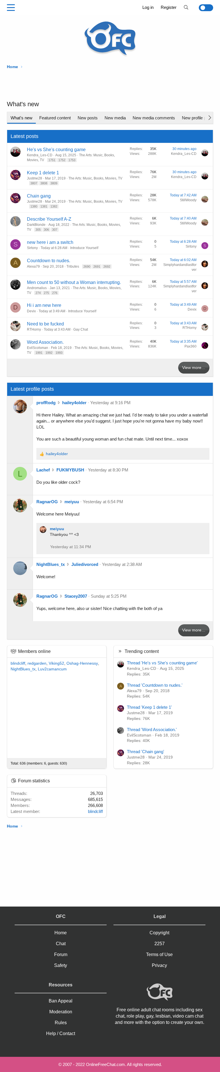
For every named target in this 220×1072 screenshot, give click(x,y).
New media (115, 117)
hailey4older (74, 402)
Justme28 (34, 178)
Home (60, 932)
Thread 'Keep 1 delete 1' (149, 707)
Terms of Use (159, 954)
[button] (10, 8)
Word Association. (45, 342)
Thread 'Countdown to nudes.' (154, 685)
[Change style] (202, 7)
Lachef (43, 469)
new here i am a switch (50, 242)
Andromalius (37, 288)
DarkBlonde (36, 225)
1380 (33, 206)
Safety (60, 965)
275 (46, 293)
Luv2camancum (52, 669)
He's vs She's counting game (56, 149)
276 (54, 293)
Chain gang (39, 196)
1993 (59, 352)
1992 (49, 352)
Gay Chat (80, 329)
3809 (53, 183)
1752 (61, 160)
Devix (31, 311)
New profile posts (198, 117)
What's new (21, 117)
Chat (61, 943)
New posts (88, 117)
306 (46, 229)
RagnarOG (47, 501)
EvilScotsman (37, 348)
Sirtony (32, 248)
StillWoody (188, 200)
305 (38, 229)
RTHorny (34, 329)
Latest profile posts (32, 389)
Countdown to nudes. (48, 260)
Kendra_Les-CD (39, 155)
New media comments (154, 117)
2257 (159, 943)
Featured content (55, 117)
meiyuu (71, 501)
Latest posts (24, 136)
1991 (39, 352)
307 (54, 229)
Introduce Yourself (84, 248)
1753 (71, 160)
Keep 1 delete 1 (43, 172)
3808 (43, 183)
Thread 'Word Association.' (152, 729)
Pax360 (190, 346)
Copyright (159, 932)
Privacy (159, 965)
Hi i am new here (44, 305)
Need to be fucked (45, 323)
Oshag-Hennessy (82, 663)
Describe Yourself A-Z (49, 219)
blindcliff (18, 663)
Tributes (72, 266)
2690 (86, 266)
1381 (43, 206)
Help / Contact (60, 1033)
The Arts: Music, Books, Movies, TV (95, 178)
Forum (60, 954)
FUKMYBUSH (70, 469)
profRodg (46, 402)
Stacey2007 (75, 596)
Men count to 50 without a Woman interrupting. (74, 282)
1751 (51, 160)
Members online (34, 651)
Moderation (60, 1011)
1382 (53, 206)
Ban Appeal (60, 1000)
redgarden (37, 663)
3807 (33, 183)
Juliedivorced (84, 564)
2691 (96, 266)
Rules (61, 1022)
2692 (106, 266)
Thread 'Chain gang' (145, 751)
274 (38, 293)
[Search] (186, 7)
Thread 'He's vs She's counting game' (162, 662)
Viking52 (56, 663)
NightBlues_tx (50, 564)
